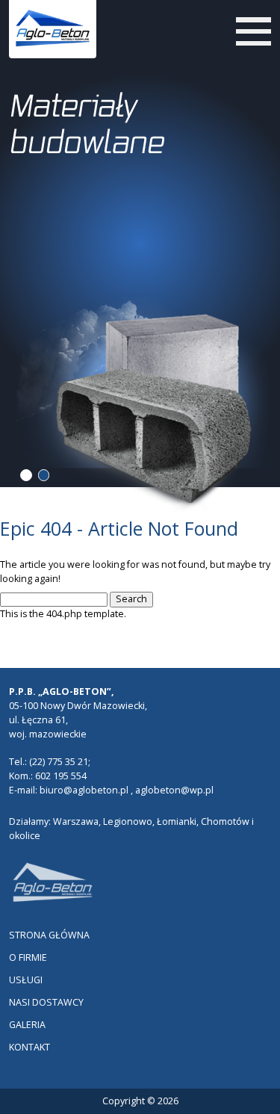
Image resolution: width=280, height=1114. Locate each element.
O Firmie (28, 957)
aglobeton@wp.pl (174, 790)
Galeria (27, 1024)
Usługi (26, 980)
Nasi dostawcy (46, 1002)
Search (131, 598)
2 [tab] (44, 475)
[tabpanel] (140, 233)
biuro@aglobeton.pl (84, 790)
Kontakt (29, 1047)
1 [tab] (26, 475)
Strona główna (49, 935)
